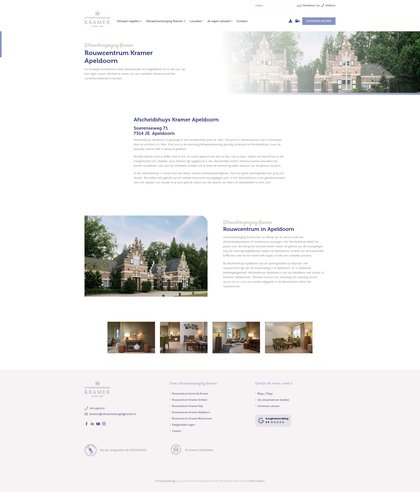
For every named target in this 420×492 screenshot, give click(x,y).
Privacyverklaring (165, 480)
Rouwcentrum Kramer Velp (187, 406)
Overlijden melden (318, 21)
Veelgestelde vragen (183, 424)
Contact (242, 21)
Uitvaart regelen (128, 21)
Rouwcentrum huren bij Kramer (189, 393)
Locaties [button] (195, 21)
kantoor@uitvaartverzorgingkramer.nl (112, 414)
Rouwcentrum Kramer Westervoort (191, 418)
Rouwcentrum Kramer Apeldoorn (190, 412)
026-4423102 (97, 408)
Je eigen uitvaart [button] (219, 21)
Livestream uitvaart (268, 406)
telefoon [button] (330, 5)
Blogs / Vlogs (265, 393)
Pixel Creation (257, 480)
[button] (273, 421)
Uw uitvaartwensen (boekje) (273, 399)
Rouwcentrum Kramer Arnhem (189, 399)
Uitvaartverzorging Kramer (164, 21)
